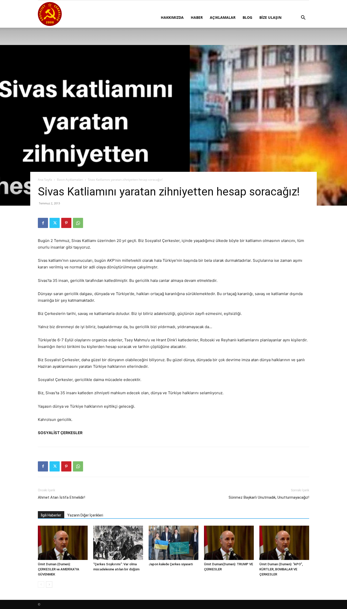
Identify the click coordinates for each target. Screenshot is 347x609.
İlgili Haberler (51, 515)
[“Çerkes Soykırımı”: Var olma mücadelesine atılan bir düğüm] (118, 543)
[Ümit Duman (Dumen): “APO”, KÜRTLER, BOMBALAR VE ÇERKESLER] (284, 543)
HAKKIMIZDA (172, 17)
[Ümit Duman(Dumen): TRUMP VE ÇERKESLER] (229, 543)
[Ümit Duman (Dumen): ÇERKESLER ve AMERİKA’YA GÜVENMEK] (63, 543)
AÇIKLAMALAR (222, 17)
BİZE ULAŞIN (270, 17)
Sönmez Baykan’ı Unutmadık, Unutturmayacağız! (269, 497)
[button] (303, 18)
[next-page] (49, 584)
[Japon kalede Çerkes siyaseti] (173, 543)
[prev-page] (41, 584)
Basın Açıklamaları (70, 179)
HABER (197, 17)
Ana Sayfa (45, 179)
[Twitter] (55, 223)
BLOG (247, 17)
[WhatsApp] (78, 223)
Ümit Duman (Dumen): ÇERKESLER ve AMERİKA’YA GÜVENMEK (58, 569)
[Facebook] (43, 223)
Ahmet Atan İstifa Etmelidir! (61, 497)
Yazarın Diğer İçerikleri (85, 515)
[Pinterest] (66, 223)
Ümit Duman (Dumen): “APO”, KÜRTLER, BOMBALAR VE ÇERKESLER (281, 569)
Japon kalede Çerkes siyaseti (171, 564)
